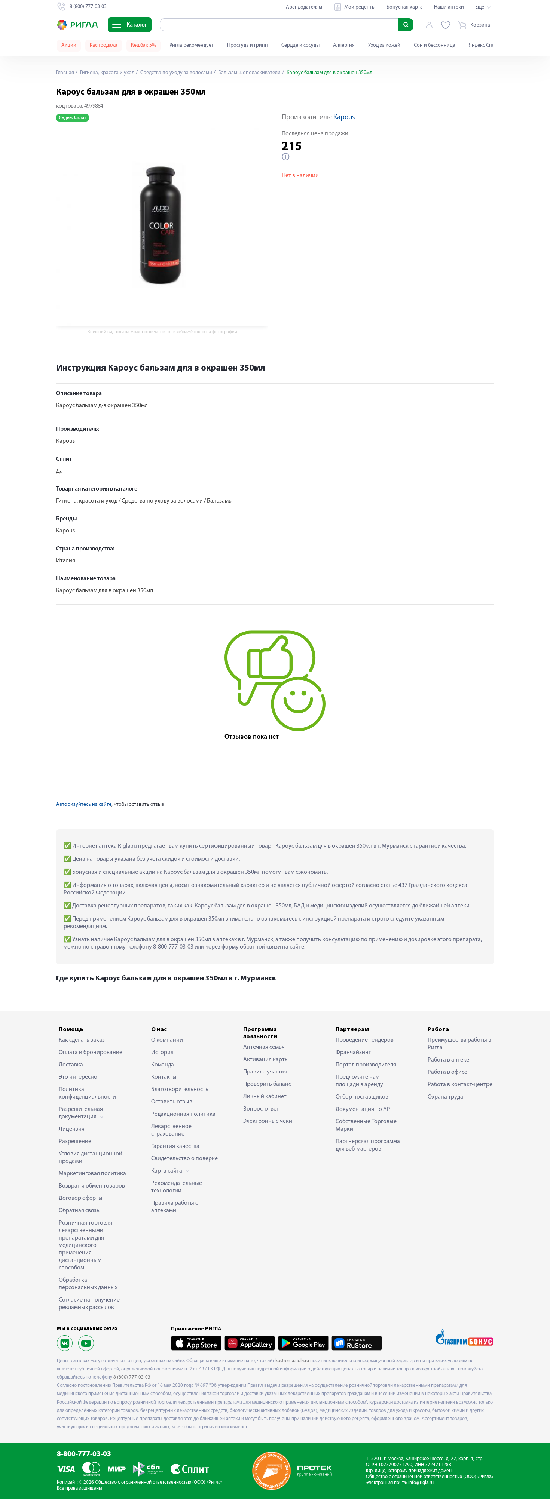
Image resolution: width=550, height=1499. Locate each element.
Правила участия (265, 1072)
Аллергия (344, 45)
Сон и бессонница (434, 45)
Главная (65, 73)
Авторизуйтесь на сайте (83, 804)
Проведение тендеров (365, 1040)
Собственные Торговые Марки (366, 1125)
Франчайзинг (353, 1053)
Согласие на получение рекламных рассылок (89, 1304)
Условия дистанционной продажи (90, 1157)
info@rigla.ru (421, 1482)
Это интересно (78, 1077)
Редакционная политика (183, 1114)
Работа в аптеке (448, 1060)
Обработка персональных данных (88, 1284)
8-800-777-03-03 (84, 1454)
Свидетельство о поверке (184, 1159)
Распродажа (103, 45)
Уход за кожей (384, 45)
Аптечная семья (264, 1047)
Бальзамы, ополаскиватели (249, 73)
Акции (68, 45)
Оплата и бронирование (90, 1053)
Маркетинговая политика (92, 1174)
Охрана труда (445, 1097)
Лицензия (72, 1129)
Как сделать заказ (82, 1040)
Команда (162, 1065)
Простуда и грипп (247, 45)
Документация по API (364, 1109)
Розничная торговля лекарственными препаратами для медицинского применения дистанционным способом (85, 1245)
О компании (167, 1040)
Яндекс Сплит (484, 45)
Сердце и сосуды (300, 45)
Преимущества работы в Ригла (459, 1044)
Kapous (344, 117)
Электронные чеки (267, 1121)
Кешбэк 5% (143, 45)
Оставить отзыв (171, 1102)
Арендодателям (304, 7)
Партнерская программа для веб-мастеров (368, 1145)
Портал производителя (366, 1065)
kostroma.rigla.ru (292, 1360)
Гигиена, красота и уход (106, 73)
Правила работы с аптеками (174, 1207)
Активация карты (266, 1060)
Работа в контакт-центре (460, 1085)
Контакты (164, 1077)
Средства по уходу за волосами (175, 73)
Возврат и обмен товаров (92, 1186)
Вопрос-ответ (261, 1109)
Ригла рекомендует (191, 45)
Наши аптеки (449, 7)
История (162, 1053)
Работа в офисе (447, 1072)
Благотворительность (179, 1090)
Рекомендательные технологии (176, 1187)
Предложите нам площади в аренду (359, 1081)
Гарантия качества (175, 1146)
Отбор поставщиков (362, 1097)
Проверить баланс (267, 1084)
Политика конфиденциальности (87, 1093)
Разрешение (75, 1142)
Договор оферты (81, 1198)
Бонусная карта (404, 7)
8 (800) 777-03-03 (131, 1377)
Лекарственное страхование (171, 1130)
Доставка (71, 1065)
